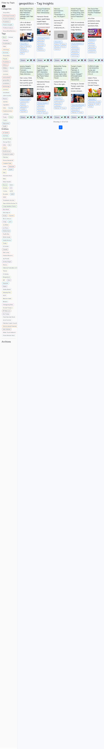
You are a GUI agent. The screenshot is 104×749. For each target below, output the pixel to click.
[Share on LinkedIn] (31, 60)
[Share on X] (27, 60)
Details (23, 60)
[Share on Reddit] (34, 60)
